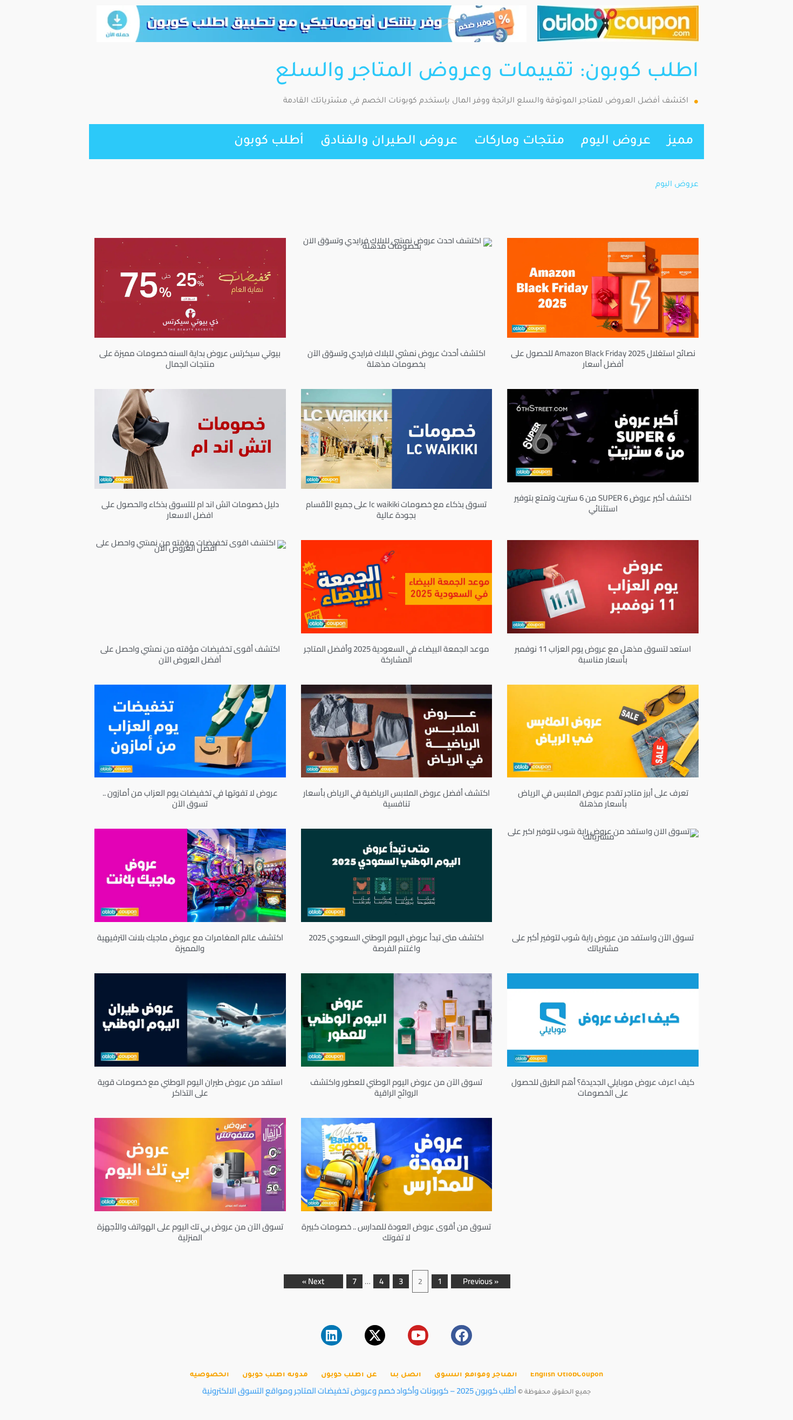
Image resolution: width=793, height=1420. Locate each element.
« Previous (480, 1281)
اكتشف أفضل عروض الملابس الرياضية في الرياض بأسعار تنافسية (396, 798)
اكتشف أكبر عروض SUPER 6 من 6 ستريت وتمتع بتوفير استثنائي (603, 503)
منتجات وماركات (519, 141)
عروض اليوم (616, 141)
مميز (680, 141)
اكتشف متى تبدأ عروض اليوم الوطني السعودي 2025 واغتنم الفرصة (396, 943)
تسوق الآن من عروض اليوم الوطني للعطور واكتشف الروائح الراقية (396, 1087)
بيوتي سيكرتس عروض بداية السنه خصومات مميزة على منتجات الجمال (190, 358)
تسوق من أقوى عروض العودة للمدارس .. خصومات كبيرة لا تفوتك (396, 1232)
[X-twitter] (375, 1335)
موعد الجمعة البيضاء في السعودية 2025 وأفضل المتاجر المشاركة (396, 654)
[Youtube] (418, 1335)
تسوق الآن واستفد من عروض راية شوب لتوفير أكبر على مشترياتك (603, 943)
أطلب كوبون (269, 141)
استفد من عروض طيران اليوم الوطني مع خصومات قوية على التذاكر (190, 1087)
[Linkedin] (331, 1335)
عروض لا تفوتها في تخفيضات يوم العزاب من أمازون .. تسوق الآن (190, 798)
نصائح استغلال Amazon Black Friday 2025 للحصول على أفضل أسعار (603, 358)
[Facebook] (461, 1335)
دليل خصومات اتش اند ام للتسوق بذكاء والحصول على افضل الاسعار (190, 509)
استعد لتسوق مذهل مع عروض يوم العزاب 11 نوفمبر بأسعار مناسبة (603, 654)
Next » (313, 1281)
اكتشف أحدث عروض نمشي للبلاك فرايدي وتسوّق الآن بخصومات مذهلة (396, 358)
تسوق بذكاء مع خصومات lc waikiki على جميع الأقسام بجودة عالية (396, 509)
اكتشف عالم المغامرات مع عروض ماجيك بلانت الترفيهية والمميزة (190, 943)
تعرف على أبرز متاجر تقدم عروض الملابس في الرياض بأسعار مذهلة (603, 798)
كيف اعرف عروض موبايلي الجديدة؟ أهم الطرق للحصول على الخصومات (602, 1087)
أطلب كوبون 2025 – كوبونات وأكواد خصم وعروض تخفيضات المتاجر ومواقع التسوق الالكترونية (359, 1390)
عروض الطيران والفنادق (388, 141)
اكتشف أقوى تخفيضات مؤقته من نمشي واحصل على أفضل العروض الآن (190, 654)
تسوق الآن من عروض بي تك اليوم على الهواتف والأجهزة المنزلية (190, 1232)
